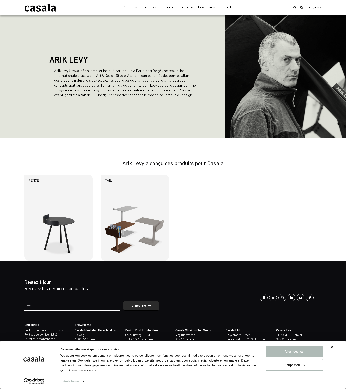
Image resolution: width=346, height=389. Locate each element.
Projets (167, 7)
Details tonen (69, 381)
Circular (184, 7)
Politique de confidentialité (40, 334)
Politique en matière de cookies (44, 330)
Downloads (206, 7)
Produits (147, 7)
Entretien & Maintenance (39, 339)
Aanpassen (292, 364)
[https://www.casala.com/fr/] (40, 8)
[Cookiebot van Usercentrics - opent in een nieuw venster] (33, 381)
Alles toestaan (294, 351)
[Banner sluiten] (331, 347)
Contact (225, 7)
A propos (130, 7)
